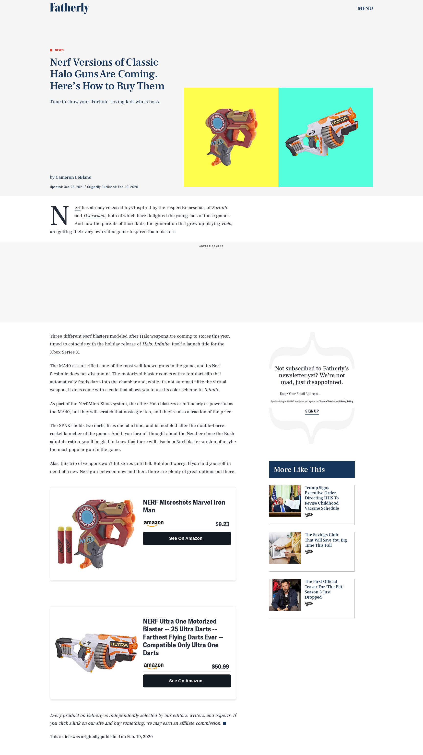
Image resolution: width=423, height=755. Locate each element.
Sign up (312, 411)
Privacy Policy (346, 401)
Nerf (78, 208)
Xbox (55, 352)
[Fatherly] (69, 8)
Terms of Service (327, 401)
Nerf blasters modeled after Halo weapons (125, 336)
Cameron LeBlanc (73, 177)
